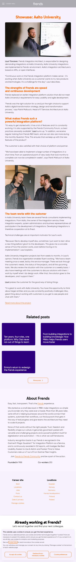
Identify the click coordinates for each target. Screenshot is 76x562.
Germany (51, 490)
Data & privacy (17, 500)
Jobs (18, 490)
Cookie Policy (12, 542)
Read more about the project (18, 303)
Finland (51, 496)
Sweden (52, 484)
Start (18, 484)
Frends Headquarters (52, 493)
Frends (41, 403)
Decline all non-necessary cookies (38, 554)
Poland (51, 500)
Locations (18, 487)
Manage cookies (17, 503)
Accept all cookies (15, 554)
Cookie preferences (60, 554)
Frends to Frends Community (27, 456)
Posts (18, 493)
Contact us (18, 496)
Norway (52, 487)
